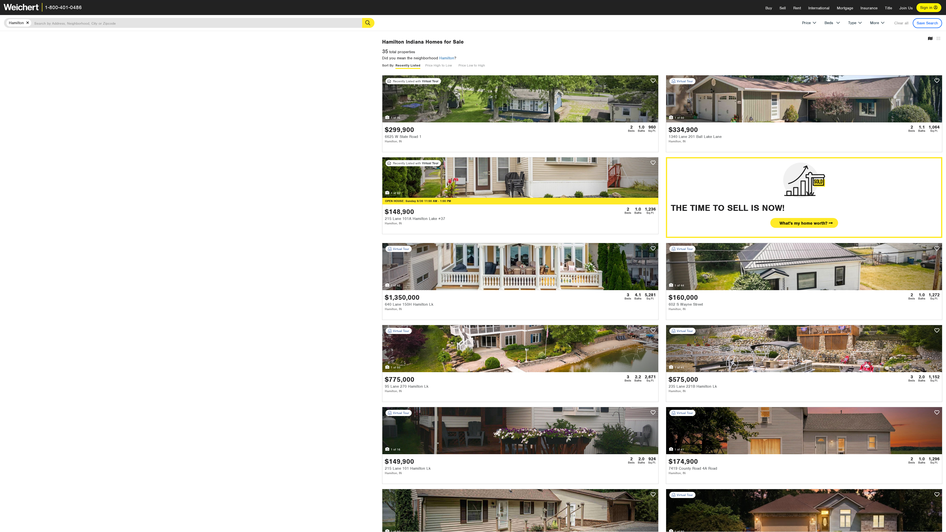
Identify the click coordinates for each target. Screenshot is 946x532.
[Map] (930, 39)
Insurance (869, 8)
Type (852, 22)
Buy (768, 8)
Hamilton (446, 58)
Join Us (906, 8)
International (818, 8)
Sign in (927, 7)
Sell (782, 8)
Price (806, 22)
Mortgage (845, 8)
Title (888, 8)
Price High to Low (438, 65)
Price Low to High (471, 65)
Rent (797, 8)
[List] (938, 39)
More (874, 22)
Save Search (927, 23)
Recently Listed (407, 65)
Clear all (901, 23)
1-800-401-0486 (63, 7)
